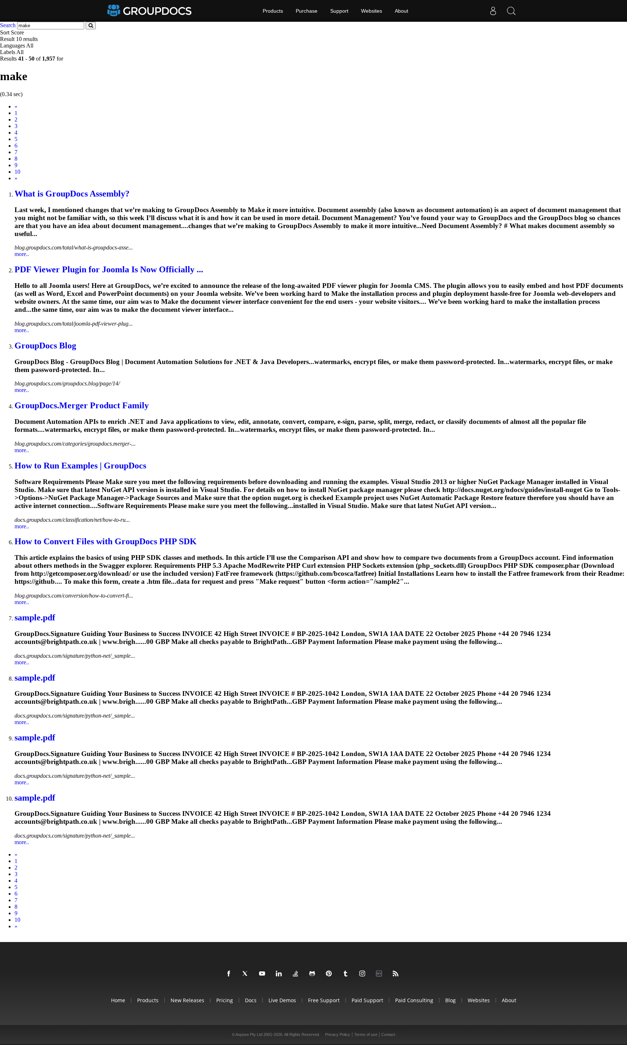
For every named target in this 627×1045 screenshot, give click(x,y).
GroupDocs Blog (45, 345)
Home (118, 1000)
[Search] (511, 11)
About (401, 11)
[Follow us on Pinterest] (330, 974)
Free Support (324, 1000)
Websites (371, 11)
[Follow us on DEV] (380, 974)
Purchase (306, 11)
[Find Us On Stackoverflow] (297, 974)
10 (17, 172)
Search (8, 25)
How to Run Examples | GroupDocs (80, 465)
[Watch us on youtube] (263, 974)
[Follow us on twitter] (246, 974)
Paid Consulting (414, 1000)
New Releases (187, 1000)
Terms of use (365, 1034)
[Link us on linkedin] (280, 974)
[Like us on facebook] (230, 974)
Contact (388, 1034)
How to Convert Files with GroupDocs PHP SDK (106, 541)
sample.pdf (35, 617)
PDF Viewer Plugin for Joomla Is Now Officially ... (109, 269)
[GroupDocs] (150, 11)
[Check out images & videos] (363, 974)
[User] (493, 11)
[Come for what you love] (347, 974)
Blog (450, 1000)
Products (273, 11)
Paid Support (367, 1000)
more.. (22, 254)
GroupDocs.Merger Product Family (82, 405)
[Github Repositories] (313, 974)
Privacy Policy (337, 1034)
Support (339, 11)
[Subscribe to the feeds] (397, 974)
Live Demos (282, 1000)
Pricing (224, 1000)
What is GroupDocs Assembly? (72, 193)
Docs (251, 1000)
